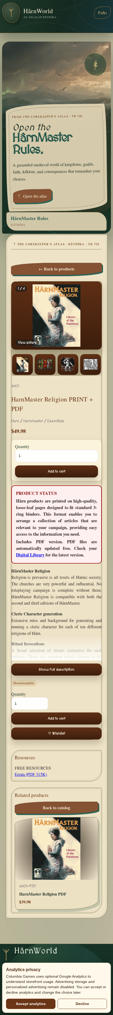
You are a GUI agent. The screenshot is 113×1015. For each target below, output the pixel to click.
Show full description (56, 669)
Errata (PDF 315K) (31, 774)
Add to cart (56, 471)
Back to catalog (56, 808)
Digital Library (30, 554)
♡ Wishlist (56, 733)
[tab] (22, 364)
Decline (82, 1004)
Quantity (22, 446)
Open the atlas (32, 196)
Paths (102, 12)
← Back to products (56, 269)
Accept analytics (31, 1004)
